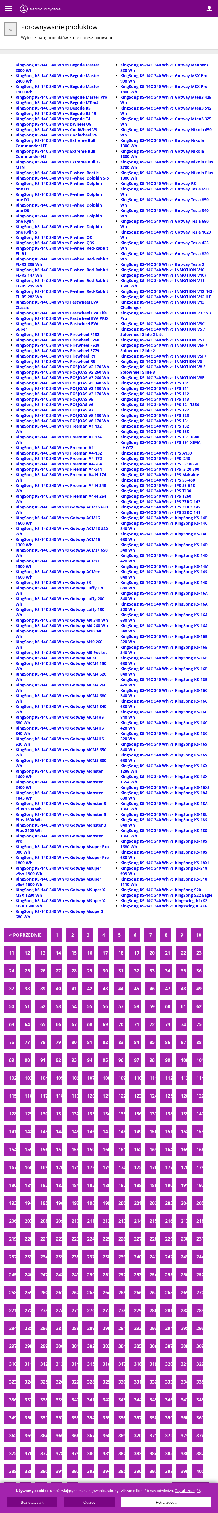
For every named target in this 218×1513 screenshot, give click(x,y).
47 (167, 988)
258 (12, 1292)
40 (58, 988)
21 (167, 953)
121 (106, 1096)
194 (28, 1203)
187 (121, 1185)
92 (58, 1060)
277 (106, 1310)
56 (105, 1006)
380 (90, 1453)
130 (43, 1114)
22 (183, 953)
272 (28, 1310)
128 (12, 1114)
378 (59, 1453)
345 (153, 1400)
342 (106, 1400)
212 (106, 1221)
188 (137, 1185)
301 (75, 1346)
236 (75, 1257)
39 (42, 988)
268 (168, 1292)
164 (168, 1149)
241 (153, 1257)
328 (90, 1382)
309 (199, 1346)
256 (184, 1275)
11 (11, 953)
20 (152, 953)
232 (12, 1257)
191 (184, 1185)
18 (120, 953)
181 (28, 1185)
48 (183, 988)
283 (199, 1310)
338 (43, 1400)
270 (199, 1292)
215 (153, 1221)
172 (90, 1167)
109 (121, 1078)
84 (136, 1042)
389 (28, 1471)
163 (153, 1149)
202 (153, 1203)
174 (121, 1167)
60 (167, 1006)
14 (58, 953)
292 (137, 1328)
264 (106, 1292)
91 (42, 1060)
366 (75, 1435)
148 (121, 1132)
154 (12, 1149)
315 (90, 1364)
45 (136, 988)
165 (184, 1149)
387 (199, 1453)
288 (75, 1328)
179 (199, 1167)
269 (184, 1292)
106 (75, 1078)
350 (28, 1418)
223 (75, 1239)
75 (199, 1024)
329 (106, 1382)
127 (199, 1096)
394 (106, 1471)
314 (75, 1364)
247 (43, 1275)
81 (89, 1042)
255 (168, 1275)
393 (90, 1471)
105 (59, 1078)
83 (120, 1042)
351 (43, 1418)
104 (43, 1078)
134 (106, 1114)
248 (59, 1275)
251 (106, 1275)
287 (59, 1328)
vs (61, 97)
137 (153, 1114)
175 (137, 1167)
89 (11, 1060)
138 (168, 1114)
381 (106, 1453)
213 (121, 1221)
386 (184, 1453)
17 (105, 953)
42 (89, 988)
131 (59, 1114)
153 (199, 1132)
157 (59, 1149)
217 (184, 1221)
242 (168, 1257)
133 (90, 1114)
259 (28, 1292)
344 (137, 1400)
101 (199, 1060)
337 (28, 1400)
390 (43, 1471)
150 (153, 1132)
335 (199, 1382)
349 (12, 1418)
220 (28, 1239)
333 (168, 1382)
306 (153, 1346)
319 (153, 1364)
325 (43, 1382)
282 (184, 1310)
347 (184, 1400)
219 (12, 1239)
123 (137, 1096)
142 (28, 1132)
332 (153, 1382)
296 (199, 1328)
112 (168, 1078)
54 (74, 1006)
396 (137, 1471)
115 (12, 1096)
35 (183, 971)
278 (121, 1310)
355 (106, 1418)
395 (121, 1471)
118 (59, 1096)
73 (167, 1024)
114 (199, 1078)
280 (153, 1310)
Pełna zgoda (166, 1502)
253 (137, 1275)
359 (168, 1418)
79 (58, 1042)
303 (106, 1346)
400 (199, 1471)
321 (184, 1364)
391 (59, 1471)
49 (199, 988)
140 (199, 1114)
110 (137, 1078)
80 (74, 1042)
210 (75, 1221)
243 (184, 1257)
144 (59, 1132)
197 (75, 1203)
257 (199, 1275)
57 (120, 1006)
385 (168, 1453)
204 (184, 1203)
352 (59, 1418)
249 (75, 1275)
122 (121, 1096)
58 (136, 1006)
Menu (8, 8)
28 (74, 971)
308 (184, 1346)
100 (184, 1060)
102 (12, 1078)
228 (153, 1239)
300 (59, 1346)
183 (59, 1185)
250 (90, 1275)
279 (137, 1310)
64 (27, 1024)
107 (90, 1078)
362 (12, 1435)
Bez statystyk (32, 1502)
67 (74, 1024)
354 (90, 1418)
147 (106, 1132)
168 (28, 1167)
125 (168, 1096)
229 (168, 1239)
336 (12, 1400)
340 (75, 1400)
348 (199, 1400)
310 (12, 1364)
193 (12, 1203)
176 (153, 1167)
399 (184, 1471)
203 (168, 1203)
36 (199, 971)
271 (12, 1310)
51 (27, 1006)
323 (12, 1382)
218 (199, 1221)
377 (43, 1453)
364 (43, 1435)
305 (137, 1346)
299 (43, 1346)
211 (90, 1221)
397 (153, 1471)
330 (121, 1382)
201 (137, 1203)
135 (121, 1114)
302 (90, 1346)
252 (121, 1275)
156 (43, 1149)
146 (90, 1132)
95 (105, 1060)
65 (42, 1024)
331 (137, 1382)
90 (27, 1060)
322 (199, 1364)
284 (12, 1328)
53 (58, 1006)
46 (152, 988)
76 (11, 1042)
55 (89, 1006)
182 (43, 1185)
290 (106, 1328)
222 (59, 1239)
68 (89, 1024)
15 (74, 953)
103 (28, 1078)
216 (168, 1221)
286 (43, 1328)
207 (28, 1221)
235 (59, 1257)
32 (136, 971)
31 (120, 971)
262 (75, 1292)
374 (199, 1435)
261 (59, 1292)
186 (106, 1185)
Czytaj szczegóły (188, 1490)
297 (12, 1346)
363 (28, 1435)
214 (137, 1221)
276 (90, 1310)
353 (75, 1418)
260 (43, 1292)
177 (168, 1167)
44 (120, 988)
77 (27, 1042)
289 (90, 1328)
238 (106, 1257)
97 (136, 1060)
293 (153, 1328)
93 (74, 1060)
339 (59, 1400)
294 (168, 1328)
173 (106, 1167)
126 (184, 1096)
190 (168, 1185)
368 (106, 1435)
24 (11, 971)
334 (184, 1382)
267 (153, 1292)
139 (184, 1114)
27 (58, 971)
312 (43, 1364)
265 (121, 1292)
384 (153, 1453)
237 (90, 1257)
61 (183, 1006)
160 (106, 1149)
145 (75, 1132)
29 (89, 971)
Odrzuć (89, 1502)
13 (42, 953)
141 (12, 1132)
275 (75, 1310)
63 (11, 1024)
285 (28, 1328)
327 (75, 1382)
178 (184, 1167)
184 (75, 1185)
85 (152, 1042)
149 (137, 1132)
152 (184, 1132)
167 (12, 1167)
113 (184, 1078)
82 (105, 1042)
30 (105, 971)
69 (105, 1024)
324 (28, 1382)
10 (198, 935)
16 (89, 953)
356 (121, 1418)
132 (75, 1114)
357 (137, 1418)
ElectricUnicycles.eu (41, 9)
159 (90, 1149)
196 (59, 1203)
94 (89, 1060)
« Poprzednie (25, 935)
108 (106, 1078)
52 (42, 1006)
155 (28, 1149)
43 (105, 988)
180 (12, 1185)
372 (168, 1435)
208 (43, 1221)
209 (59, 1221)
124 (153, 1096)
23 (199, 953)
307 (168, 1346)
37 (11, 988)
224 (90, 1239)
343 (121, 1400)
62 (199, 1006)
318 (137, 1364)
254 (153, 1275)
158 (75, 1149)
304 (121, 1346)
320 (168, 1364)
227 (137, 1239)
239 (121, 1257)
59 (152, 1006)
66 (58, 1024)
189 (153, 1185)
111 (153, 1078)
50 (11, 1006)
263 (90, 1292)
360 (184, 1418)
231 (199, 1239)
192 (199, 1185)
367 (90, 1435)
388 (12, 1471)
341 (90, 1400)
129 (28, 1114)
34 (167, 971)
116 (28, 1096)
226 (121, 1239)
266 (137, 1292)
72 (152, 1024)
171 (75, 1167)
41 (74, 988)
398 (168, 1471)
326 (59, 1382)
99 (167, 1060)
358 (153, 1418)
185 (90, 1185)
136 (137, 1114)
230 (184, 1239)
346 (168, 1400)
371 (153, 1435)
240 (137, 1257)
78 (42, 1042)
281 (168, 1310)
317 (121, 1364)
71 (136, 1024)
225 (106, 1239)
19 (136, 953)
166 (199, 1149)
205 (199, 1203)
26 (42, 971)
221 (43, 1239)
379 (75, 1453)
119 (75, 1096)
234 (43, 1257)
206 (12, 1221)
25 (27, 971)
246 (28, 1275)
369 (121, 1435)
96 (120, 1060)
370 (137, 1435)
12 (27, 953)
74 (183, 1024)
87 (183, 1042)
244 (199, 1257)
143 (43, 1132)
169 (43, 1167)
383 (137, 1453)
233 (28, 1257)
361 (199, 1418)
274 (59, 1310)
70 (120, 1024)
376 (28, 1453)
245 (12, 1275)
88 (199, 1042)
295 (184, 1328)
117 (43, 1096)
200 (121, 1203)
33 (152, 971)
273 (43, 1310)
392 (75, 1471)
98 (152, 1060)
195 (43, 1203)
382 (121, 1453)
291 (121, 1328)
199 (106, 1203)
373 (184, 1435)
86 (167, 1042)
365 (59, 1435)
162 (137, 1149)
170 (59, 1167)
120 (90, 1096)
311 (28, 1364)
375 (12, 1453)
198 (90, 1203)
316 (106, 1364)
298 (28, 1346)
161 (121, 1149)
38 (27, 988)
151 (168, 1132)
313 (59, 1364)
